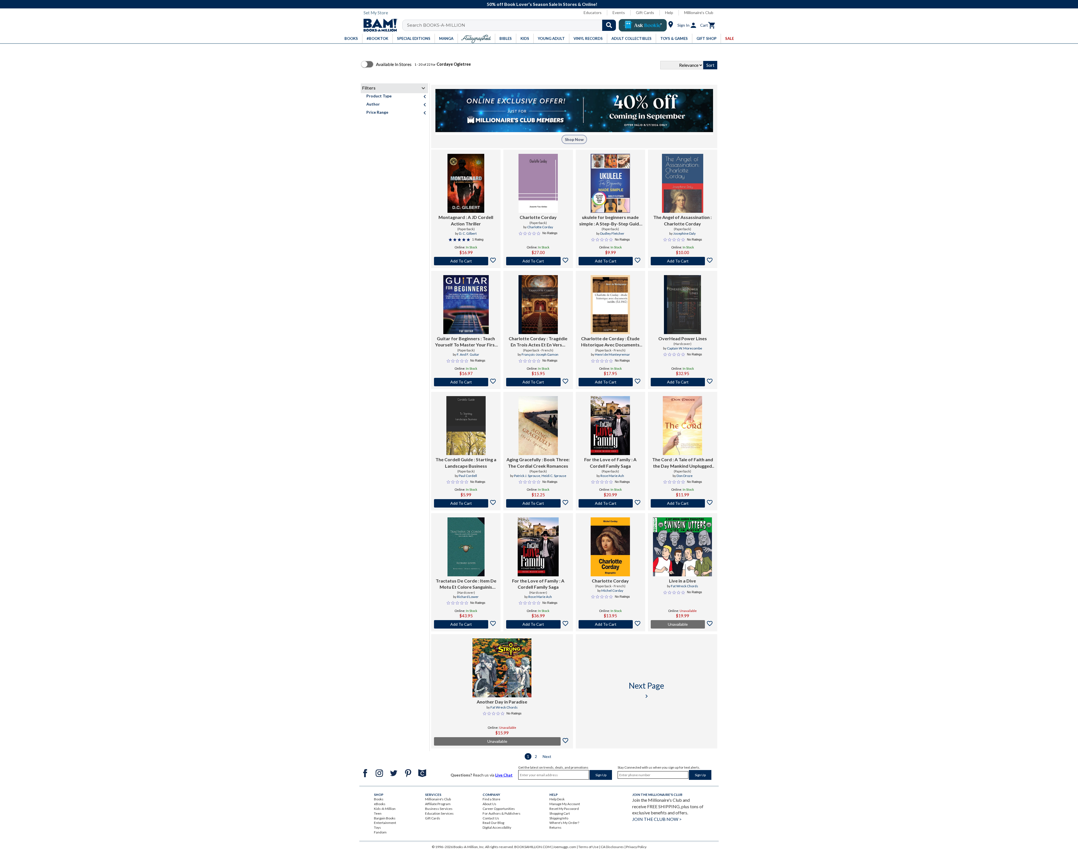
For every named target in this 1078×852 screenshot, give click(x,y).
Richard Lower (468, 597)
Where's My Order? (564, 823)
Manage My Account (564, 804)
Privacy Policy (636, 847)
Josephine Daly (684, 233)
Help (669, 12)
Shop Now (574, 139)
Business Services (439, 809)
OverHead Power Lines (682, 338)
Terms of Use (588, 847)
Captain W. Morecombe (684, 348)
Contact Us (491, 818)
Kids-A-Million (385, 809)
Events (619, 12)
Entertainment (385, 823)
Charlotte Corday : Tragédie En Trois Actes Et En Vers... (538, 341)
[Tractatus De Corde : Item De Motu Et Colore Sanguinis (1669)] (466, 547)
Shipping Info (558, 818)
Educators (593, 12)
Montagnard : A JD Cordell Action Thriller (465, 220)
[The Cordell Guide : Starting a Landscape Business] (466, 425)
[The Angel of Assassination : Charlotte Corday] (683, 183)
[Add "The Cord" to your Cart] (682, 503)
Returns (555, 827)
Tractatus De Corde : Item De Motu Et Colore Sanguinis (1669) (466, 584)
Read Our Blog (493, 823)
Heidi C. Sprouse (554, 476)
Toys (377, 827)
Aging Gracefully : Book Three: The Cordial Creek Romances (538, 462)
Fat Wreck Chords (684, 586)
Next (547, 756)
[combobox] (513, 25)
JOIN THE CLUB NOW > (657, 819)
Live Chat (504, 775)
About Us (489, 804)
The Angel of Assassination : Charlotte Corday (682, 220)
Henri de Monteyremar (612, 354)
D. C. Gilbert (468, 233)
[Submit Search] (609, 25)
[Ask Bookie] (643, 25)
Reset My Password (564, 809)
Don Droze (685, 476)
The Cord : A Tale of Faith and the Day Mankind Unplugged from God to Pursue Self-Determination (682, 463)
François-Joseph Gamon (540, 354)
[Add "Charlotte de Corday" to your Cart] (610, 382)
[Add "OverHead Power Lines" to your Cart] (682, 382)
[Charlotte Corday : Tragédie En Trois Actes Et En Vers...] (538, 304)
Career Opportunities (499, 809)
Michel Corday (612, 590)
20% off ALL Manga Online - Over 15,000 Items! (542, 4)
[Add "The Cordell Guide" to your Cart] (466, 503)
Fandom (380, 832)
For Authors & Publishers (501, 813)
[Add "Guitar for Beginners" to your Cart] (466, 382)
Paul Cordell (468, 476)
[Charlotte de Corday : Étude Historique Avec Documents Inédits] (610, 304)
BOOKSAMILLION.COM (532, 847)
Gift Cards (645, 12)
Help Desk (557, 799)
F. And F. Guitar (468, 354)
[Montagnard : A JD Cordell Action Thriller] (466, 183)
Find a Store (491, 799)
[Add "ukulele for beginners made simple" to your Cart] (610, 261)
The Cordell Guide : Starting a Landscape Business (465, 462)
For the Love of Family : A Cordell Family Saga (610, 462)
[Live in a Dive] (682, 547)
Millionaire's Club (698, 12)
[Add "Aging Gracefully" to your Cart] (538, 503)
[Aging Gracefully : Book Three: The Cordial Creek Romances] (538, 425)
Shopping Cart (559, 813)
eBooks (379, 804)
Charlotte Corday (538, 217)
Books (378, 799)
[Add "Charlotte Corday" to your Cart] (538, 261)
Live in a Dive (682, 580)
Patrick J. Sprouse (527, 476)
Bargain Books (385, 818)
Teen (378, 813)
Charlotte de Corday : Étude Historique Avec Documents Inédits (610, 342)
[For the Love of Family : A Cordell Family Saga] (610, 425)
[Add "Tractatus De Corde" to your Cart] (466, 624)
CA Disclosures (612, 847)
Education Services (439, 813)
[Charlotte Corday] (538, 183)
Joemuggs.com (564, 847)
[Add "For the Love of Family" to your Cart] (610, 503)
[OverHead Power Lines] (682, 304)
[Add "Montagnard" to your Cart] (466, 261)
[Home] (378, 25)
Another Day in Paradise (502, 701)
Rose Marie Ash (612, 476)
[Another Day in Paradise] (502, 668)
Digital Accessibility (497, 827)
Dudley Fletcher (612, 233)
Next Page (646, 690)
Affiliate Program (438, 804)
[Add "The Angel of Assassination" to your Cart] (682, 261)
